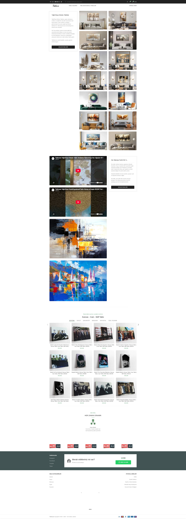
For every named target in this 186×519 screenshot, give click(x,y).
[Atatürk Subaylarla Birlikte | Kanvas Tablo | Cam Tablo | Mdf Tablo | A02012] (126, 388)
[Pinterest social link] (58, 2)
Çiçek (50, 484)
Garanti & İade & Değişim (131, 487)
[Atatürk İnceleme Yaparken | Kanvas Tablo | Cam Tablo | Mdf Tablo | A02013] (126, 333)
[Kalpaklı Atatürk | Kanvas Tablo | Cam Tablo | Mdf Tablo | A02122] (126, 360)
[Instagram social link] (54, 2)
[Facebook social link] (50, 2)
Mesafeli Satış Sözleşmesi (130, 484)
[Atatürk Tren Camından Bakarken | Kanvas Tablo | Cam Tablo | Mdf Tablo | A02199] (104, 360)
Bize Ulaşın (124, 462)
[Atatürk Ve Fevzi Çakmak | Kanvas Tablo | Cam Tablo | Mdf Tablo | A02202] (59, 360)
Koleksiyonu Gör (63, 47)
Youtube (51, 463)
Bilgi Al (172, 516)
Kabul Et (180, 516)
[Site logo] (55, 5)
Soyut (50, 479)
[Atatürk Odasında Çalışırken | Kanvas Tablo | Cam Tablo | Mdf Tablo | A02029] (104, 333)
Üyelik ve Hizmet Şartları (131, 482)
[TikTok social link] (61, 2)
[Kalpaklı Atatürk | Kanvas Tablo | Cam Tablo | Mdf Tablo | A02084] (82, 360)
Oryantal (51, 487)
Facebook (52, 460)
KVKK (135, 476)
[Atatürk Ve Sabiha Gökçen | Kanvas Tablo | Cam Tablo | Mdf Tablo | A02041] (82, 388)
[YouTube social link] (56, 2)
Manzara (51, 482)
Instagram (52, 458)
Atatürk (51, 476)
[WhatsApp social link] (60, 2)
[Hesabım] (127, 1)
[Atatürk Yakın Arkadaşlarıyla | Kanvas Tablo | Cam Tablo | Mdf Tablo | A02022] (82, 333)
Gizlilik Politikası (133, 479)
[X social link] (52, 2)
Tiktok (51, 466)
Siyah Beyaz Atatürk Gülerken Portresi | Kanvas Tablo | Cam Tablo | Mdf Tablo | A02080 (60, 401)
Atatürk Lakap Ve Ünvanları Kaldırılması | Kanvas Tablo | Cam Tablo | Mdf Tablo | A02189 (59, 346)
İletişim (123, 458)
